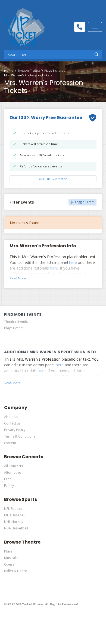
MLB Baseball (14, 515)
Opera (9, 564)
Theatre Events (16, 321)
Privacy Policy (14, 430)
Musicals (10, 558)
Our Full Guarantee (53, 179)
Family (9, 485)
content (10, 443)
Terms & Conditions (19, 436)
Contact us (12, 423)
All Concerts (13, 466)
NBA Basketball (16, 528)
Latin (7, 479)
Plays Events (13, 328)
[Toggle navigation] (95, 27)
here (73, 262)
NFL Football (13, 508)
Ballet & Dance (15, 571)
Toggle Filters (84, 202)
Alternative (12, 472)
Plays (8, 551)
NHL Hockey (13, 521)
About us (11, 416)
